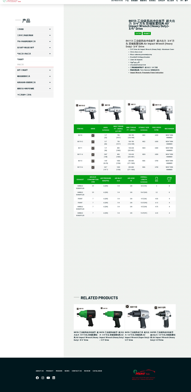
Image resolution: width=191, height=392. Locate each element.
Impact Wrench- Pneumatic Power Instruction (146, 72)
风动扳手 (147, 33)
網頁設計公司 (136, 379)
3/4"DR (138, 33)
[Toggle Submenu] (50, 29)
